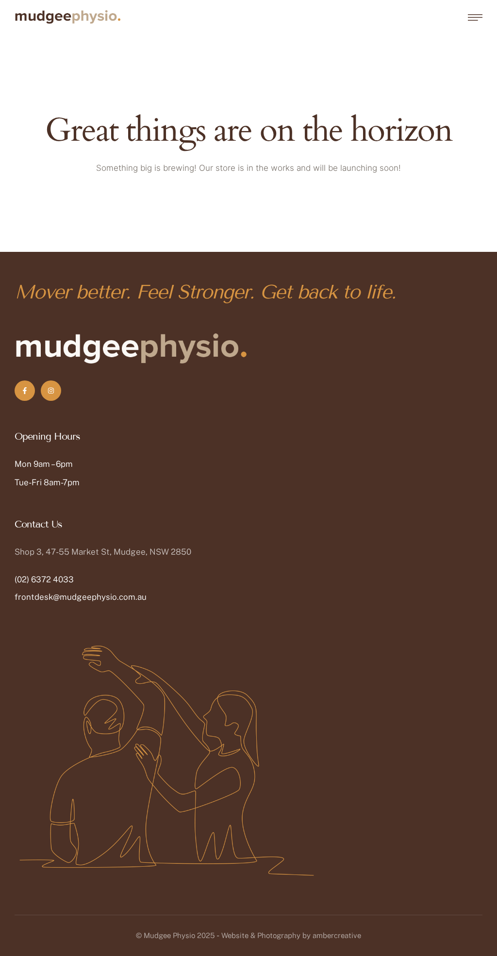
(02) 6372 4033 (44, 579)
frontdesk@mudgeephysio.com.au (81, 597)
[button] (470, 915)
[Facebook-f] (25, 390)
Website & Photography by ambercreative (291, 935)
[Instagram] (51, 390)
